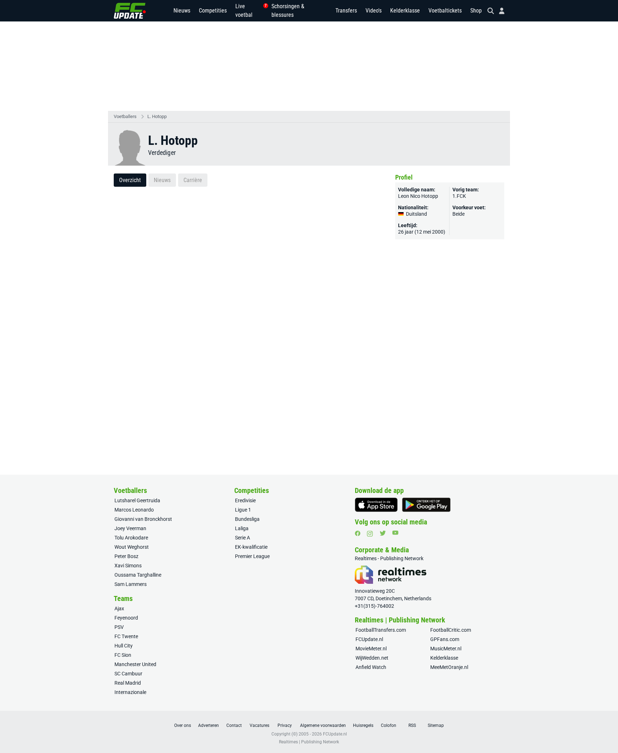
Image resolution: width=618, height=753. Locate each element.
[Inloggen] (499, 11)
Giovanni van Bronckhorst (143, 519)
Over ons (182, 725)
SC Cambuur (128, 673)
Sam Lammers (130, 584)
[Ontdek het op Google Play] (426, 505)
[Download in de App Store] (376, 505)
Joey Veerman (130, 528)
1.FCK (459, 196)
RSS (412, 725)
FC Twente (126, 636)
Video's (374, 10)
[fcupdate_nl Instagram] (370, 534)
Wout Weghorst (131, 547)
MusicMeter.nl (445, 648)
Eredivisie (245, 500)
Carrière (192, 180)
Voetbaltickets (445, 10)
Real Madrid (127, 683)
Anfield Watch (370, 667)
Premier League (252, 556)
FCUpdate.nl (369, 639)
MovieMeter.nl (371, 648)
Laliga (242, 528)
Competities (213, 10)
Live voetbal (249, 10)
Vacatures (259, 725)
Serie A (242, 538)
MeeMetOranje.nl (449, 667)
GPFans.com (444, 639)
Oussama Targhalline (137, 575)
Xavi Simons (128, 565)
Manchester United (135, 664)
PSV (119, 627)
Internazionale (130, 692)
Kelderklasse (405, 10)
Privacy (285, 725)
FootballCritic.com (450, 630)
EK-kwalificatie (251, 547)
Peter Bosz (126, 556)
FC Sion (122, 655)
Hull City (123, 646)
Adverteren (208, 725)
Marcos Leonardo (134, 510)
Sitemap (436, 725)
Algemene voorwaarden (323, 725)
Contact (234, 725)
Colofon (388, 725)
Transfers (346, 10)
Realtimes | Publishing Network (309, 741)
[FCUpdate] (130, 11)
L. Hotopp (157, 116)
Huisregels (363, 725)
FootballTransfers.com (380, 630)
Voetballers (125, 116)
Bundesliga (247, 519)
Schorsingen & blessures (287, 10)
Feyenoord (126, 618)
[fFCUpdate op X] (383, 533)
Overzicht (130, 180)
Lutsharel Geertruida (137, 500)
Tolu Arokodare (131, 538)
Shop (476, 10)
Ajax (119, 608)
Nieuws (181, 10)
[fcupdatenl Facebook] (357, 533)
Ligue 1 (243, 510)
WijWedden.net (371, 658)
